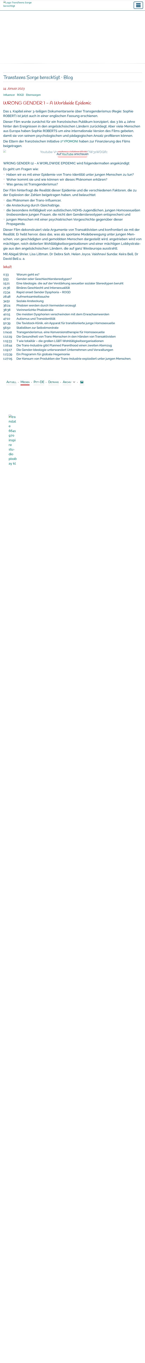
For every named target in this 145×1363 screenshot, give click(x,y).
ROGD (20, 94)
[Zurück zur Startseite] (25, 4)
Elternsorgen (33, 94)
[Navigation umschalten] (138, 5)
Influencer (9, 94)
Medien (25, 382)
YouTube (67, 154)
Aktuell (11, 382)
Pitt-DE (39, 382)
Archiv (67, 382)
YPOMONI (70, 141)
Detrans (53, 382)
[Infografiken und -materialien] (82, 382)
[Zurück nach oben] (138, 1356)
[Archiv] (73, 382)
